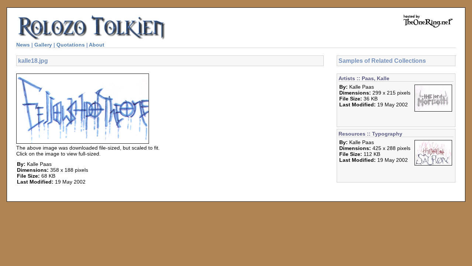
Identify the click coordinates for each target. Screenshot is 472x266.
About (96, 45)
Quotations (70, 45)
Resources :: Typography (370, 134)
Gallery (43, 45)
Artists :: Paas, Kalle (364, 78)
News (23, 45)
